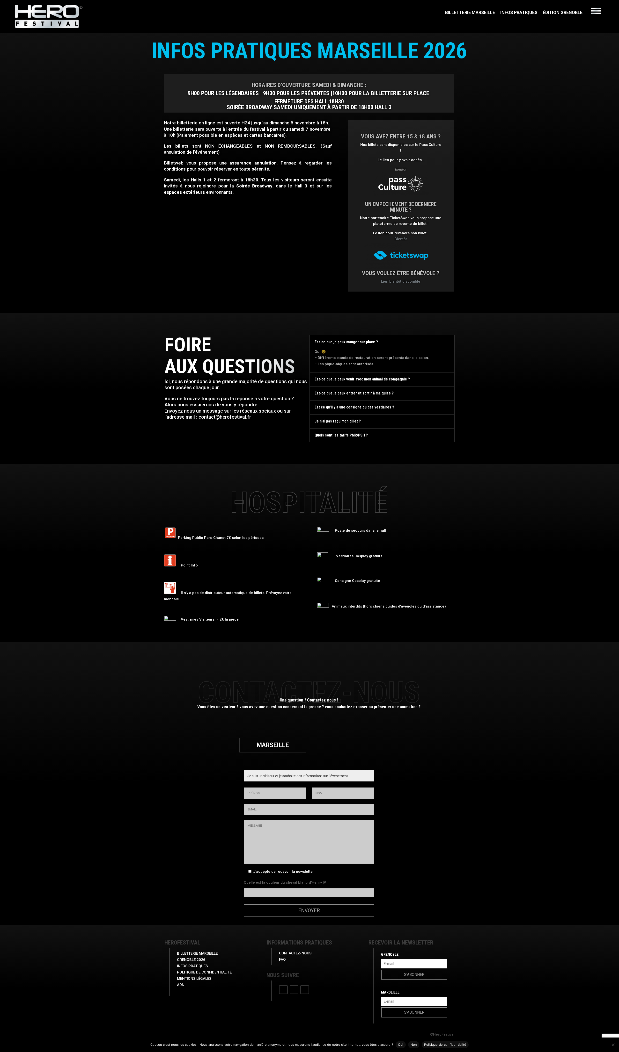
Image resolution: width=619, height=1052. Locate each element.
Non (414, 1044)
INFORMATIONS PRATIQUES (299, 942)
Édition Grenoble (562, 13)
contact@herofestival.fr (225, 417)
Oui (400, 1044)
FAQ (282, 959)
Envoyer (309, 910)
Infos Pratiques (519, 13)
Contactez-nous (295, 953)
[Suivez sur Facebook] (283, 989)
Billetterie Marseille (470, 13)
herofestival (182, 942)
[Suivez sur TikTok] (304, 989)
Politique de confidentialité (445, 1044)
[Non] (613, 1044)
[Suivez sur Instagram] (294, 989)
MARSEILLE (273, 745)
